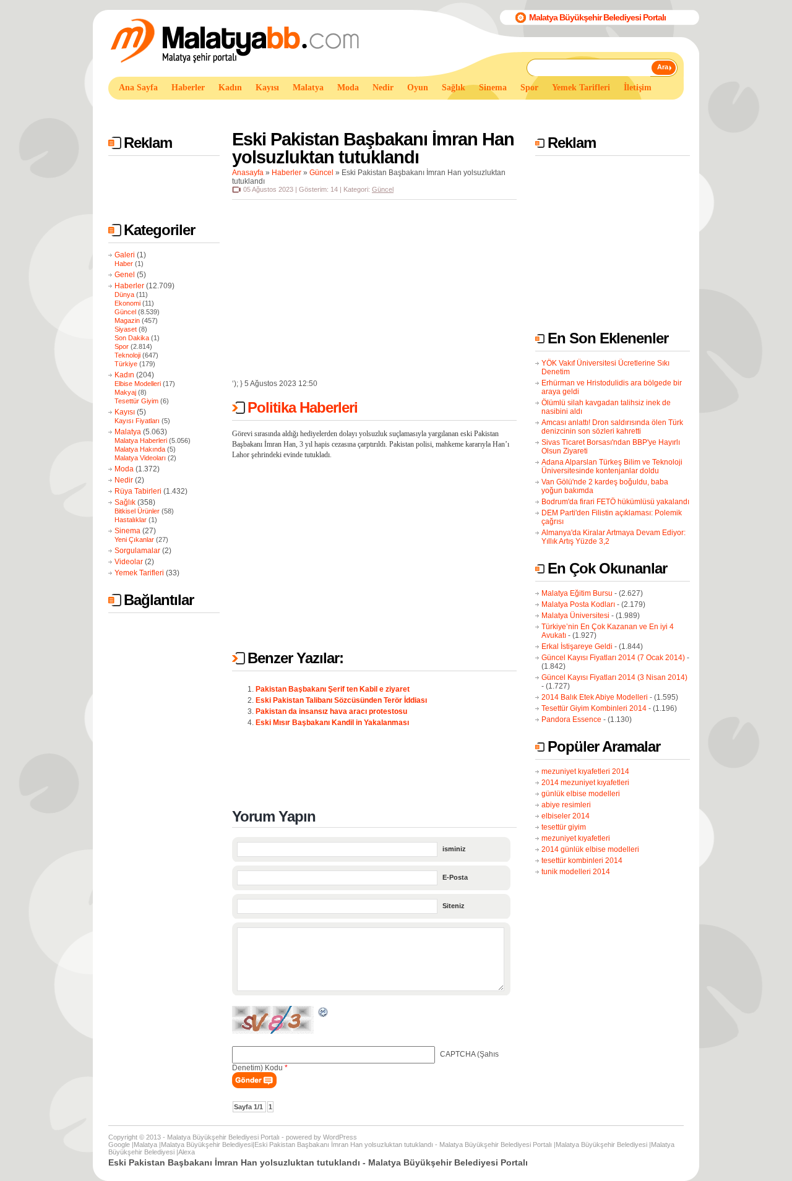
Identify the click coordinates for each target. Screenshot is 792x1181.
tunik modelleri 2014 (575, 871)
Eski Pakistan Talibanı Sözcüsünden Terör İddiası (341, 700)
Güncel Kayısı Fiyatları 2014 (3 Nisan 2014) (614, 677)
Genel (124, 274)
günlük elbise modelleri (580, 793)
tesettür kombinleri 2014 (581, 860)
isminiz (454, 848)
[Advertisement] (333, 110)
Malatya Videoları (140, 458)
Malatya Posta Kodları (578, 604)
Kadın (124, 375)
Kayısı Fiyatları (137, 420)
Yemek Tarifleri (139, 573)
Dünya (124, 294)
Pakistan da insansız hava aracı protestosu (331, 711)
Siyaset (125, 329)
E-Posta (455, 877)
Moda (124, 469)
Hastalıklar (130, 519)
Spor (121, 346)
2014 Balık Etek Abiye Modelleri (594, 697)
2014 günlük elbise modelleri (590, 849)
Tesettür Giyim (136, 401)
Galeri (124, 255)
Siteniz (453, 905)
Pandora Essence (571, 719)
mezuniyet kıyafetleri (575, 838)
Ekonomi (127, 303)
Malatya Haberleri (140, 440)
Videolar (128, 561)
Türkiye (125, 363)
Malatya (127, 431)
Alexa (186, 1152)
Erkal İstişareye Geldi (577, 646)
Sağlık (125, 502)
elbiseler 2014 (565, 816)
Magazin (127, 320)
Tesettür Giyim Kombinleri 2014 (594, 708)
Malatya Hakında (139, 449)
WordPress (340, 1137)
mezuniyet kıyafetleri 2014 (585, 771)
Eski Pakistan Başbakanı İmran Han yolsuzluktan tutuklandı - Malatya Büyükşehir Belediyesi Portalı (403, 1144)
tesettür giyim (563, 827)
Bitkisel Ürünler (137, 511)
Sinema (127, 530)
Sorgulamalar (137, 550)
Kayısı (124, 412)
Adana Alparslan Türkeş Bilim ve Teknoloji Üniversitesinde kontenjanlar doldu (611, 466)
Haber (123, 263)
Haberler (129, 285)
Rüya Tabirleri (137, 491)
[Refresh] (323, 1014)
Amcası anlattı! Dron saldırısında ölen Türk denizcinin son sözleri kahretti (612, 427)
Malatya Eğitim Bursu (577, 593)
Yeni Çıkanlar (134, 539)
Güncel (125, 312)
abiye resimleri (566, 805)
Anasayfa (248, 172)
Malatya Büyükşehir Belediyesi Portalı (597, 17)
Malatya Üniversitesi (575, 615)
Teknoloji (127, 355)
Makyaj (125, 392)
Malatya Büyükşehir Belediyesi (206, 1144)
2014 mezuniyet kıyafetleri (585, 782)
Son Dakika (131, 337)
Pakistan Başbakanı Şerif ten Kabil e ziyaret (333, 689)
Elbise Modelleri (137, 383)
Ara (662, 67)
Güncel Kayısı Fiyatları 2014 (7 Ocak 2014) (613, 657)
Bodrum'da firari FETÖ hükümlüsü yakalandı (615, 501)
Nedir (123, 480)
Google (119, 1144)
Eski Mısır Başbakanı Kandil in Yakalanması (332, 722)
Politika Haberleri (303, 407)
